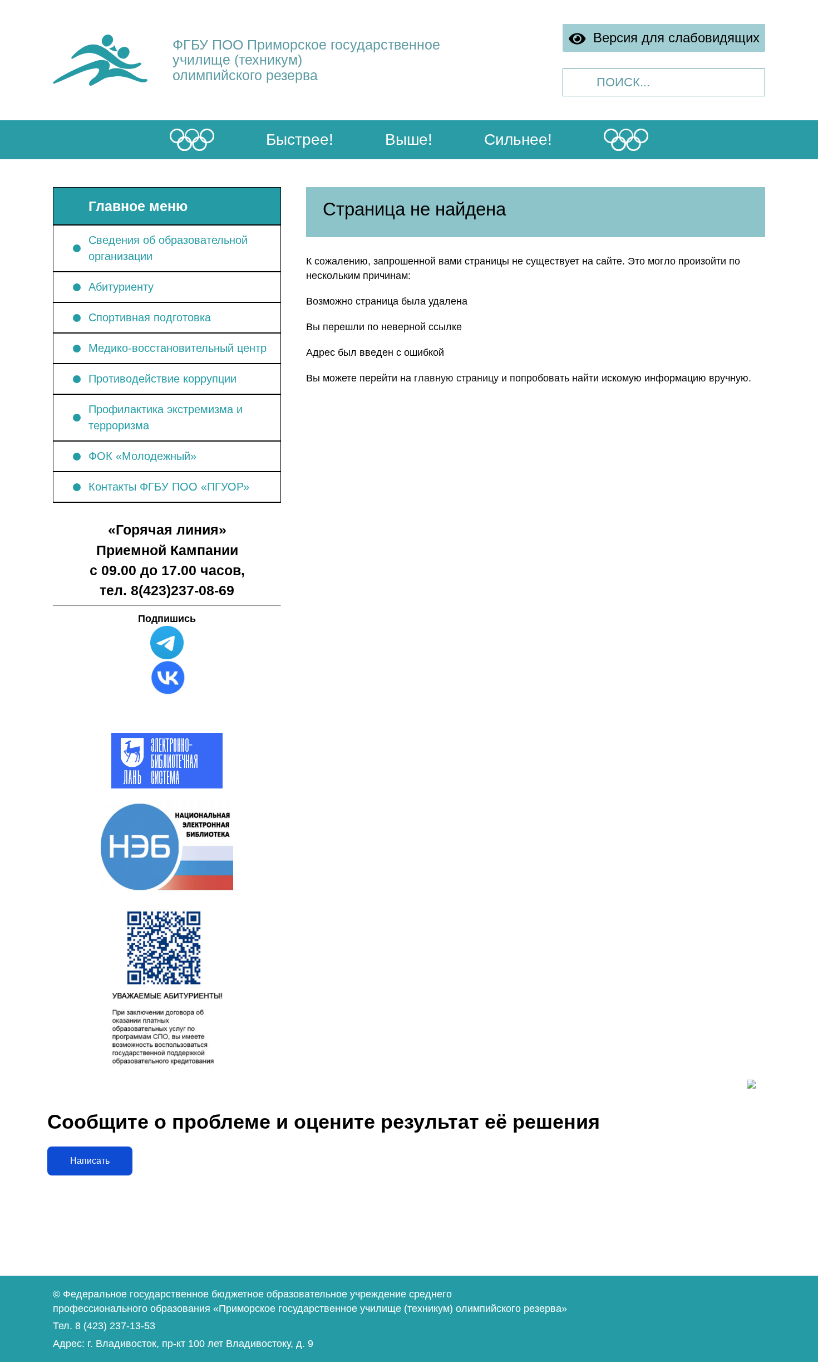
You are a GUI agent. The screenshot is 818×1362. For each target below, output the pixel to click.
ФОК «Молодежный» (142, 456)
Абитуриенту (121, 287)
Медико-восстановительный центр (177, 348)
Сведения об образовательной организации (168, 248)
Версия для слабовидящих (673, 37)
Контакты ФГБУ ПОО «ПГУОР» (168, 487)
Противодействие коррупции (162, 379)
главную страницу (456, 378)
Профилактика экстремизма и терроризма (165, 417)
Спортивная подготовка (149, 317)
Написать (90, 1160)
